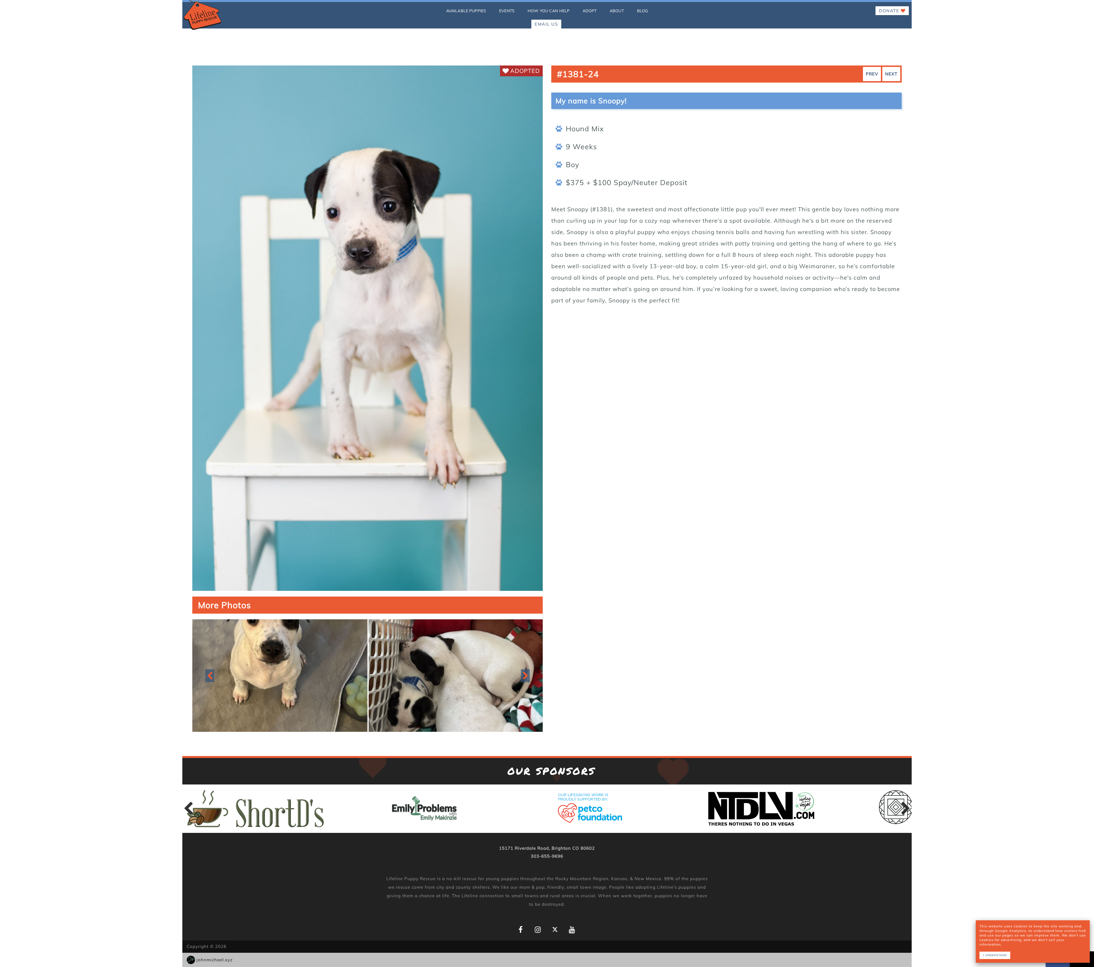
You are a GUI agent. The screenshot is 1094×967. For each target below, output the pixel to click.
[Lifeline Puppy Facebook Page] (520, 929)
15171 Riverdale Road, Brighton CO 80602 (547, 848)
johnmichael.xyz (215, 959)
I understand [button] (995, 955)
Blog (642, 10)
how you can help (549, 10)
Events (507, 10)
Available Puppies (466, 10)
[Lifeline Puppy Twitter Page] (554, 929)
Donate (890, 10)
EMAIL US (546, 24)
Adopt (590, 10)
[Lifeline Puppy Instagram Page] (537, 929)
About (617, 10)
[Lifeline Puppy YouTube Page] (572, 929)
